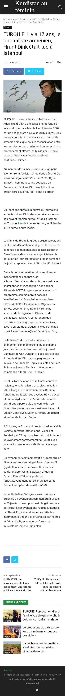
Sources (7, 670)
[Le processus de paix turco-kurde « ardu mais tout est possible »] (12, 632)
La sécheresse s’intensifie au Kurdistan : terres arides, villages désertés (41, 647)
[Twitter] (14, 559)
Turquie (32, 19)
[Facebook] (6, 559)
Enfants (8, 621)
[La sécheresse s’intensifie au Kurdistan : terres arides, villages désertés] (12, 647)
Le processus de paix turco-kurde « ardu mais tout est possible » (41, 631)
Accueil (6, 19)
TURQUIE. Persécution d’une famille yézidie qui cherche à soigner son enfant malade (41, 615)
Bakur (7, 637)
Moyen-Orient (19, 19)
